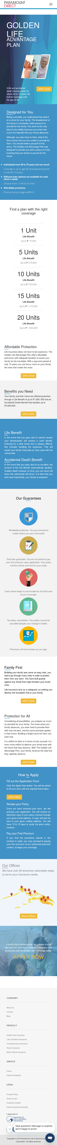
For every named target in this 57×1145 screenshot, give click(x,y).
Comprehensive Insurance (17, 1043)
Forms (9, 1071)
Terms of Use (12, 1098)
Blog (8, 1016)
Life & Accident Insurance (17, 1039)
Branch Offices (28, 916)
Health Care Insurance (16, 1035)
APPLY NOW (44, 89)
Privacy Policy (12, 1094)
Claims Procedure (14, 1075)
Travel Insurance (13, 1048)
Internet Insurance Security (17, 1107)
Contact (10, 1012)
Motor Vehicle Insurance (16, 1052)
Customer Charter (14, 1102)
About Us (10, 1007)
